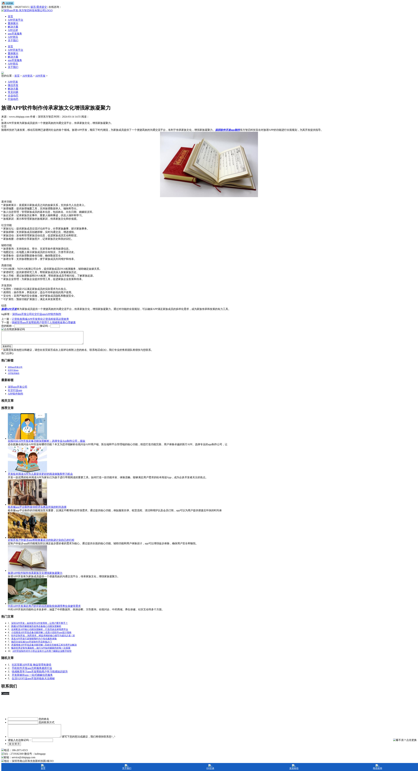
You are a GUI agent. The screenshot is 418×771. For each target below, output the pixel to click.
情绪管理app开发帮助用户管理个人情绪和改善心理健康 (44, 322)
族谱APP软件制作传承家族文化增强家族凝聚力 (35, 573)
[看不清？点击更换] (405, 740)
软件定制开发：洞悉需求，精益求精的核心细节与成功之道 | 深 (43, 635)
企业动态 (13, 95)
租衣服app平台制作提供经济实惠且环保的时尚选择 (37, 507)
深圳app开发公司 (22, 314)
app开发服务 (15, 33)
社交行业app (39, 314)
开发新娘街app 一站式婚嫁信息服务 (32, 675)
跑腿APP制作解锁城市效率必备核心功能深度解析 (36, 626)
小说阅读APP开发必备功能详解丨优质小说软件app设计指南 (41, 632)
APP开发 (40, 75)
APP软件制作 (53, 314)
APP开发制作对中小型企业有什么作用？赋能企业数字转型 (42, 651)
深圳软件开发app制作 (227, 129)
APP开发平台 (15, 19)
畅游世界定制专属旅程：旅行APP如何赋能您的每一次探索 (40, 648)
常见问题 (13, 92)
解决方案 (13, 26)
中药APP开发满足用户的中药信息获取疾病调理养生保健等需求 (44, 606)
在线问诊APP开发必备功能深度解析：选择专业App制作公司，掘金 (46, 441)
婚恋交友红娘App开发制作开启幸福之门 (31, 642)
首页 (10, 16)
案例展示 (13, 23)
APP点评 (13, 30)
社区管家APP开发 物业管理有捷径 (31, 664)
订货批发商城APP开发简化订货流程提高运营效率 (40, 319)
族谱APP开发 (9, 309)
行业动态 (13, 99)
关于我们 (13, 40)
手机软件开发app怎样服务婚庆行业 (32, 668)
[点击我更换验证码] (13, 329)
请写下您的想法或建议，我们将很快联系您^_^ (88, 736)
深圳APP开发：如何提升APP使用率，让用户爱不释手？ (39, 623)
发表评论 (7, 346)
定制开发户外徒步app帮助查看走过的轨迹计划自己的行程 (41, 540)
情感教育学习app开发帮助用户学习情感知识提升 (40, 671)
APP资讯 (13, 37)
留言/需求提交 (39, 7)
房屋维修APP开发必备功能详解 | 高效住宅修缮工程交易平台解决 (44, 645)
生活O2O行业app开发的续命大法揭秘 (33, 678)
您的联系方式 (46, 722)
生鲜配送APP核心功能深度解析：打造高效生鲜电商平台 (39, 629)
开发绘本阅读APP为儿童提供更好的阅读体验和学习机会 (40, 474)
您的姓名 (44, 719)
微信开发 (13, 85)
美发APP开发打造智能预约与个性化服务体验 (34, 638)
